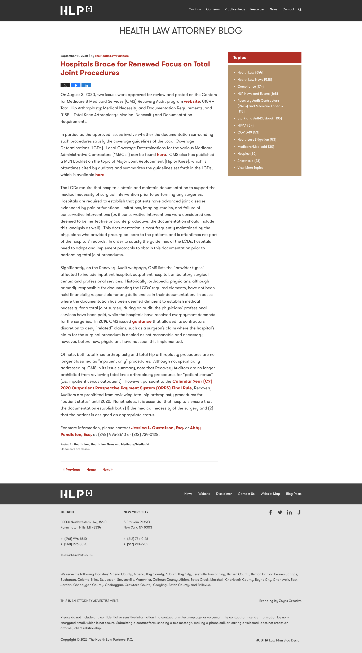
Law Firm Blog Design (278, 640)
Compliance (251, 86)
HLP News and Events (258, 94)
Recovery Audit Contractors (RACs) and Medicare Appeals (260, 106)
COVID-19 (248, 132)
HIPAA (246, 125)
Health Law (81, 444)
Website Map (270, 494)
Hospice (247, 153)
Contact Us (246, 494)
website (192, 102)
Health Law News (102, 444)
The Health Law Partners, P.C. (111, 639)
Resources (257, 9)
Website (204, 494)
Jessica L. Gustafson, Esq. (157, 428)
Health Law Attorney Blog (76, 10)
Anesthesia (249, 161)
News (273, 9)
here (161, 155)
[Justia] (298, 512)
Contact (288, 9)
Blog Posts (293, 494)
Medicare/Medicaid (135, 444)
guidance (142, 322)
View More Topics (250, 168)
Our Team (213, 9)
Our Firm (195, 9)
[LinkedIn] (289, 512)
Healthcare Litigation (257, 139)
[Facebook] (270, 512)
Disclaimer (224, 494)
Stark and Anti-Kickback (260, 118)
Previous (71, 470)
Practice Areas (235, 9)
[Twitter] (280, 512)
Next (107, 470)
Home (91, 470)
